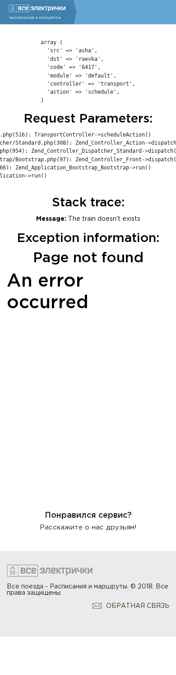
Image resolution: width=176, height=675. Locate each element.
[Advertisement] (88, 405)
